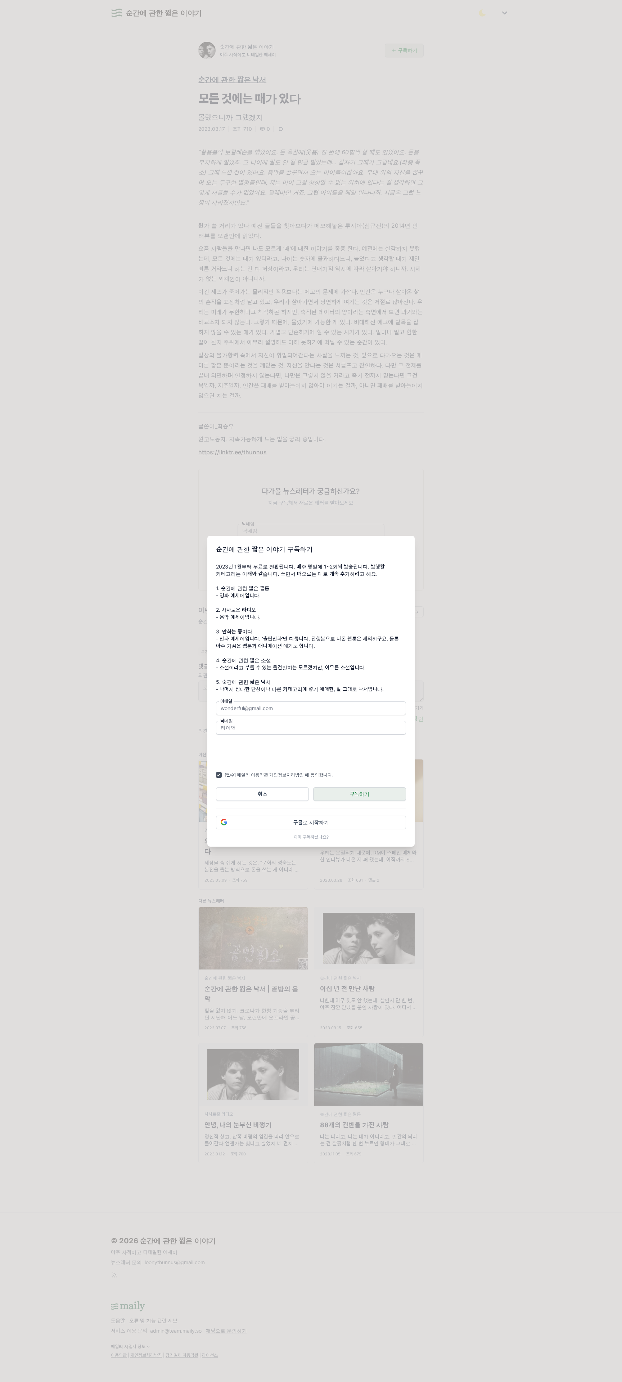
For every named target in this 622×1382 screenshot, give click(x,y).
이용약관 (259, 774)
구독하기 (359, 794)
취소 (262, 794)
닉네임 (226, 720)
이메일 (226, 701)
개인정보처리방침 (286, 774)
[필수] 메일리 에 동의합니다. (279, 774)
